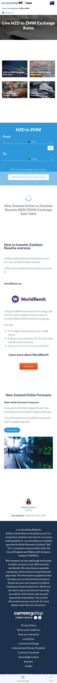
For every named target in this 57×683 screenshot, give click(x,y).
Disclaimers (9, 13)
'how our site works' (34, 605)
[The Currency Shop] (16, 3)
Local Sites (28, 638)
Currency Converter (28, 652)
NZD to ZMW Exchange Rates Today (41, 73)
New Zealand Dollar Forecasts (39, 94)
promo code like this (24, 345)
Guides (28, 666)
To (4, 153)
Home (4, 8)
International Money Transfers (28, 647)
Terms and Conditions (28, 629)
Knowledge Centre (29, 656)
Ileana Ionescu (28, 507)
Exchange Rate (13, 8)
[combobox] (40, 142)
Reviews (28, 661)
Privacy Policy (28, 625)
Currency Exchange (23, 681)
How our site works (28, 634)
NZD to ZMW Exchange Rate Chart (13, 73)
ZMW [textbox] (34, 159)
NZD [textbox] (33, 141)
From (7, 136)
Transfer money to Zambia (11, 94)
